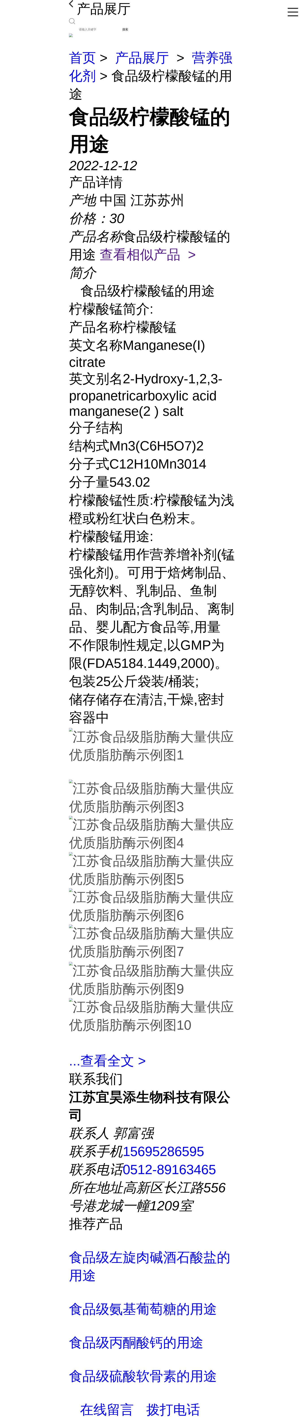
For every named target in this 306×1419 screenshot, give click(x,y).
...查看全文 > (107, 1060)
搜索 (125, 29)
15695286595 (163, 1151)
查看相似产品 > (148, 254)
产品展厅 (142, 57)
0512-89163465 (169, 1169)
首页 (82, 57)
